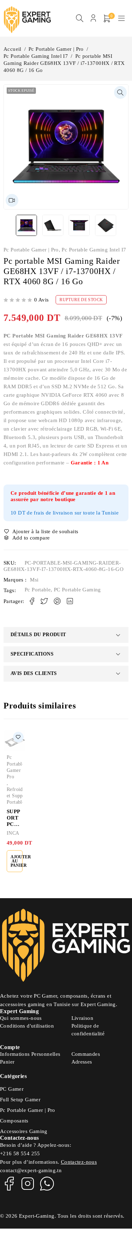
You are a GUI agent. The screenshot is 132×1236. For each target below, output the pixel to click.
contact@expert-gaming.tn (31, 1170)
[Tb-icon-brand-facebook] (9, 1183)
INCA (13, 833)
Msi (34, 580)
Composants (14, 1121)
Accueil (12, 49)
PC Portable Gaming (77, 589)
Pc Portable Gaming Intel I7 (36, 56)
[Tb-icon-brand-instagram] (28, 1183)
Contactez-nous (79, 1162)
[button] (120, 92)
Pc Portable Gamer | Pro (56, 49)
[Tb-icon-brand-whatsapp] (47, 1183)
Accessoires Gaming (24, 1131)
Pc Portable (38, 589)
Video (12, 200)
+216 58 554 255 (20, 1153)
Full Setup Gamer (20, 1099)
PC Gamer (12, 1089)
